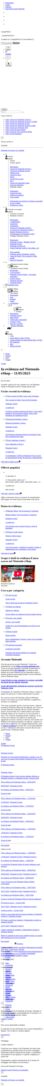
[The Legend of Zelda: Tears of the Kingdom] (22, 396)
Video (12, 301)
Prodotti (13, 299)
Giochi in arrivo (15, 175)
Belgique (8, 973)
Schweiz (8, 991)
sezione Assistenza (9, 726)
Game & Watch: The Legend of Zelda (23, 256)
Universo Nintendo (17, 185)
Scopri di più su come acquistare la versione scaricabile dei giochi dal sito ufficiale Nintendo (22, 681)
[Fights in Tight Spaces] (14, 532)
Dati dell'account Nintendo (14, 9)
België (7, 987)
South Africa (9, 981)
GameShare (14, 226)
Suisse (7, 1009)
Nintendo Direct (15, 316)
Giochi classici (15, 279)
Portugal (8, 969)
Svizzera (8, 995)
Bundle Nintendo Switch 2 (19, 232)
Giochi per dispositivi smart (19, 183)
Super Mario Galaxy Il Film (20, 338)
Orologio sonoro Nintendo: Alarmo (22, 254)
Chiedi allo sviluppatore (18, 320)
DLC (12, 181)
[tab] (22, 943)
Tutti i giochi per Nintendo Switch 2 (18, 120)
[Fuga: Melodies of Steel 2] (15, 440)
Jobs (11, 344)
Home (7, 354)
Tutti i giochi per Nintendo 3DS (16, 128)
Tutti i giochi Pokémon (13, 134)
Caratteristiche (15, 222)
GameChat (14, 224)
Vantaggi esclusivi (16, 281)
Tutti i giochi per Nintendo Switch (17, 124)
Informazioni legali (25, 951)
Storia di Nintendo (16, 260)
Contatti (25, 955)
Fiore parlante (15, 252)
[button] (24, 156)
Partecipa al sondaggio (20, 1070)
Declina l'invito (6, 1070)
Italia (7, 963)
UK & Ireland (10, 979)
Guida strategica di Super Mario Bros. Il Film (26, 340)
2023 (7, 358)
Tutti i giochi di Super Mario (15, 130)
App (11, 297)
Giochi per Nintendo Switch (20, 171)
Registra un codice (16, 205)
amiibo (12, 258)
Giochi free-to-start (16, 179)
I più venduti (14, 197)
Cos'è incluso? (15, 272)
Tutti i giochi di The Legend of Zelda (18, 132)
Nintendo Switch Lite (17, 246)
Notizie (8, 356)
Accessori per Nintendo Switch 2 (22, 230)
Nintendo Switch (16, 244)
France (7, 979)
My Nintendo (15, 342)
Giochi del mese (15, 193)
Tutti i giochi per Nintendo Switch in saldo (20, 126)
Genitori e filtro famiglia (9, 947)
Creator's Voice (15, 322)
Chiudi (3, 1019)
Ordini (7, 5)
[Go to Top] (22, 350)
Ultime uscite (14, 173)
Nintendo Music (15, 283)
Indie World (14, 318)
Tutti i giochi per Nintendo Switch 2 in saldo (21, 122)
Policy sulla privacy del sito (14, 949)
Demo (12, 177)
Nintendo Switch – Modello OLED (22, 242)
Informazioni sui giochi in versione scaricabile (26, 201)
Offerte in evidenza (17, 195)
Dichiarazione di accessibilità (11, 955)
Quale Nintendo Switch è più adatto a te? (24, 248)
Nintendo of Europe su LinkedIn (12, 150)
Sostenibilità (31, 953)
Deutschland (9, 975)
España (8, 957)
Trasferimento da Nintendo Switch (22, 234)
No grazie (4, 1035)
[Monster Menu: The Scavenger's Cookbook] (21, 511)
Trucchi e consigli (16, 324)
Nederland (9, 965)
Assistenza (22, 947)
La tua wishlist (15, 203)
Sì (9, 1035)
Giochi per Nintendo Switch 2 (20, 169)
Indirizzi (8, 7)
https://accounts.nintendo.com (27, 666)
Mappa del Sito (15, 346)
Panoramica (9, 3)
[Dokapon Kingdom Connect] (16, 419)
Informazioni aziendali (34, 947)
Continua (9, 1019)
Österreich (9, 1001)
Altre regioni (9, 1017)
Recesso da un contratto (17, 953)
